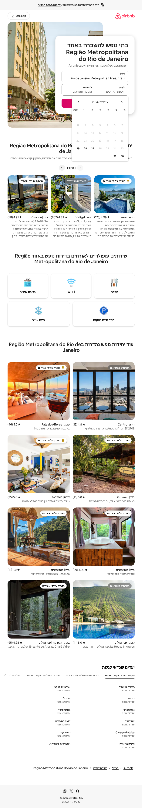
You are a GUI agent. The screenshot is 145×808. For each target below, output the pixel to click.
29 (77, 148)
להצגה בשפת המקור (49, 5)
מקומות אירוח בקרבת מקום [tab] (120, 675)
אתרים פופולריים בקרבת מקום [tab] (43, 675)
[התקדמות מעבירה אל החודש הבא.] (78, 102)
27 (92, 148)
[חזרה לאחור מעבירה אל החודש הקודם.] (122, 102)
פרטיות (76, 801)
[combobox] (95, 78)
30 (122, 156)
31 (114, 156)
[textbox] (112, 91)
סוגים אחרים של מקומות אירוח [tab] (82, 675)
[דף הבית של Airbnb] (125, 16)
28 (85, 148)
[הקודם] (80, 168)
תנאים (65, 801)
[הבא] (62, 168)
